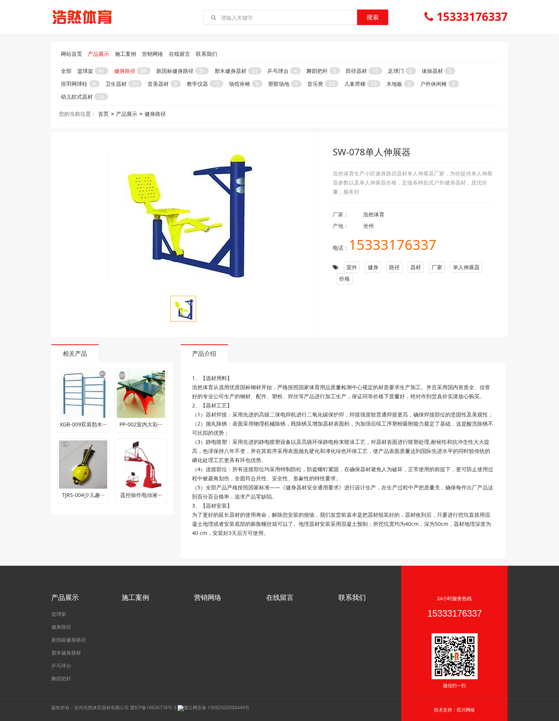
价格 (344, 278)
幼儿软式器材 (82, 96)
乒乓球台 (282, 70)
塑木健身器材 (236, 70)
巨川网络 (466, 710)
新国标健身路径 (180, 70)
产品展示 (98, 53)
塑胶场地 (283, 83)
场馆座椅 (244, 83)
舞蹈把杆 (321, 70)
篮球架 (91, 70)
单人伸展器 (466, 267)
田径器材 (362, 70)
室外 (351, 267)
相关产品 (75, 353)
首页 (103, 113)
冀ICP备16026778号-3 (153, 707)
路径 (394, 267)
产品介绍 (204, 353)
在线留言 (179, 53)
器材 (415, 267)
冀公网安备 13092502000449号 (216, 707)
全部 (66, 70)
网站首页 (71, 53)
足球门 (400, 70)
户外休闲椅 (437, 83)
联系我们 (206, 53)
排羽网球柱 (78, 83)
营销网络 (152, 53)
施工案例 (125, 53)
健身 (373, 267)
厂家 (437, 267)
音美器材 (162, 83)
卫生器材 (121, 83)
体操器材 (436, 70)
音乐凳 (321, 83)
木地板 (398, 83)
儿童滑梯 (360, 83)
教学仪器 (203, 83)
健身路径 (130, 70)
